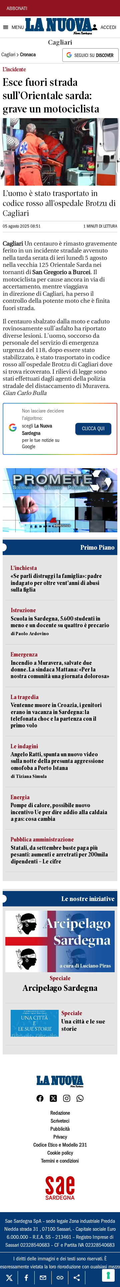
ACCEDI (108, 28)
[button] (60, 499)
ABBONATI (17, 9)
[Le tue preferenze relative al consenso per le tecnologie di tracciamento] (108, 1275)
